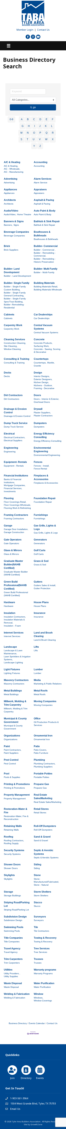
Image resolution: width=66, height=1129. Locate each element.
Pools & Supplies (12, 777)
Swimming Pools (13, 927)
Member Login (24, 29)
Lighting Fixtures (12, 673)
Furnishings (41, 515)
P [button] (40, 132)
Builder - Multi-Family (44, 272)
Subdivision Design (15, 916)
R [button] (53, 132)
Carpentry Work (13, 325)
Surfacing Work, (41, 346)
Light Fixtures (12, 669)
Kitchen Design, (41, 382)
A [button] (22, 119)
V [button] (40, 139)
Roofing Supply (11, 843)
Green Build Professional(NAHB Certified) (15, 585)
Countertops (41, 359)
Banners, (8, 225)
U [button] (34, 139)
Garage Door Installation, (16, 529)
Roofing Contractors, (14, 840)
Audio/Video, (10, 214)
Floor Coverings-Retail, (15, 502)
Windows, (38, 998)
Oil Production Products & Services (46, 723)
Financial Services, (13, 488)
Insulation (9, 613)
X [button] (53, 139)
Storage (8, 891)
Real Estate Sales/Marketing (43, 796)
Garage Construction (14, 532)
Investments (10, 491)
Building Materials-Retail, (46, 286)
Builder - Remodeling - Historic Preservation (45, 260)
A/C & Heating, (11, 166)
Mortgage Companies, (14, 485)
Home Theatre (24, 214)
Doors (37, 395)
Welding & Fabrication (17, 994)
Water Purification (44, 983)
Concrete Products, (43, 343)
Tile (36, 927)
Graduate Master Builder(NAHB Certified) (13, 564)
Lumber (38, 669)
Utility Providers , (12, 973)
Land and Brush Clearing (43, 634)
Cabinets (9, 314)
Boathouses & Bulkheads (42, 234)
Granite (37, 366)
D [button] (40, 119)
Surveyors (40, 916)
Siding (37, 864)
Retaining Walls (13, 826)
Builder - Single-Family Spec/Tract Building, (15, 300)
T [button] (27, 139)
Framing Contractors (16, 515)
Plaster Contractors (43, 416)
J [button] (40, 126)
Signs (16, 225)
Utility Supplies (11, 976)
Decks (7, 372)
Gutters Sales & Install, (45, 585)
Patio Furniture (41, 753)
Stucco (38, 902)
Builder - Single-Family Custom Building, (15, 288)
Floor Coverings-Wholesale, (17, 505)
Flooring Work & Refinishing (17, 508)
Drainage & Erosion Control (15, 411)
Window (38, 994)
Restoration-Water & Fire (15, 811)
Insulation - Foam (12, 626)
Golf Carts (39, 550)
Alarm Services (42, 179)
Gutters (38, 581)
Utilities (8, 969)
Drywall (38, 409)
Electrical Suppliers (13, 440)
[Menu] (8, 45)
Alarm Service (40, 182)
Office (37, 718)
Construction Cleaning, (15, 343)
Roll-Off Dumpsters (45, 826)
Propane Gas (41, 784)
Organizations (12, 735)
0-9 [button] (11, 119)
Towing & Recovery (45, 938)
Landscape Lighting (13, 662)
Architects (10, 200)
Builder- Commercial (46, 246)
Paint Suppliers (11, 753)
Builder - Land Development (17, 276)
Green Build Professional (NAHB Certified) (16, 594)
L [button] (51, 126)
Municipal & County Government (15, 720)
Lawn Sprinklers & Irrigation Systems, (17, 658)
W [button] (46, 139)
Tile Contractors (41, 931)
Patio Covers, (40, 750)
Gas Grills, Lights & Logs (45, 527)
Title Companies (13, 938)
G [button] (22, 126)
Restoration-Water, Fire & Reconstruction (16, 817)
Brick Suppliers (11, 250)
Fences (38, 462)
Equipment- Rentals (15, 462)
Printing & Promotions (17, 784)
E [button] (46, 119)
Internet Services (13, 632)
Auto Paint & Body (44, 210)
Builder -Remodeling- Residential (14, 306)
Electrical (9, 433)
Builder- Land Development (12, 270)
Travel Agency (12, 948)
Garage (8, 525)
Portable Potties (43, 773)
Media (37, 680)
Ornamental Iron (43, 735)
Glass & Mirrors (13, 550)
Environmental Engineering (42, 450)
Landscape (10, 647)
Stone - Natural (41, 885)
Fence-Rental (40, 469)
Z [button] (40, 146)
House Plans (41, 602)
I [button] (34, 126)
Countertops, (40, 363)
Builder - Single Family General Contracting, (15, 294)
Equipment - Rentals (14, 466)
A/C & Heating (12, 162)
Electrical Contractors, (14, 437)
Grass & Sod (41, 561)
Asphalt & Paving (44, 200)
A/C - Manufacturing (13, 172)
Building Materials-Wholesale (48, 290)
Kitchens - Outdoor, (43, 385)
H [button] (29, 126)
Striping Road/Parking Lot (17, 904)
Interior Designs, (42, 376)
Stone (37, 875)
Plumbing (39, 760)
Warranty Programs (43, 973)
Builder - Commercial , (44, 250)
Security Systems (14, 850)
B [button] (28, 119)
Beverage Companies (16, 232)
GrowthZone (36, 1124)
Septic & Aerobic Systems (43, 852)
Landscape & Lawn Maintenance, (13, 652)
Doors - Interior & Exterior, (46, 399)
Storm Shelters (42, 891)
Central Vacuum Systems (43, 327)
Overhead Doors (42, 402)
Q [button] (46, 132)
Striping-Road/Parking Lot (16, 910)
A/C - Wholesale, (12, 169)
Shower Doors (12, 864)
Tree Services (42, 948)
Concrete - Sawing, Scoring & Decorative (47, 350)
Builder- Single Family (16, 283)
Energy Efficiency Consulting (44, 435)
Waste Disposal (13, 983)
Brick (7, 246)
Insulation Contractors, (15, 617)
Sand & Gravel (42, 836)
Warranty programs (45, 969)
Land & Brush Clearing (45, 640)
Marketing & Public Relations (48, 684)
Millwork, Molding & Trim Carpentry (15, 703)
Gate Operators (12, 539)
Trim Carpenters (13, 959)
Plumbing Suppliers (43, 767)
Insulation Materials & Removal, (14, 621)
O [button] (34, 132)
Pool (6, 773)
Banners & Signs (14, 221)
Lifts (36, 647)
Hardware (9, 602)
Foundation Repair (45, 498)
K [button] (46, 126)
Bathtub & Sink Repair (47, 221)
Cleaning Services (14, 339)
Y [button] (34, 146)
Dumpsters (40, 423)
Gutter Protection (42, 588)
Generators (40, 539)
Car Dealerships (43, 314)
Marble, (51, 363)
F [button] (52, 119)
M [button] (21, 132)
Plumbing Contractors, (44, 764)
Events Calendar (37, 1023)
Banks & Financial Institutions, (12, 481)
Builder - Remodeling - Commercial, (45, 254)
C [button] (34, 119)
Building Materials (44, 283)
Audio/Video (11, 210)
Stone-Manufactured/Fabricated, (46, 880)
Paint (7, 746)
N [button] (28, 132)
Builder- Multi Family (45, 268)
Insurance (39, 613)
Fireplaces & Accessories (41, 477)
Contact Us (43, 29)
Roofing (8, 836)
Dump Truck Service (15, 423)
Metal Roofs (41, 690)
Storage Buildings (12, 895)
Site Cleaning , (11, 346)
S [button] (21, 139)
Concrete (39, 339)
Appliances (10, 189)
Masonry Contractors (16, 680)
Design (38, 372)
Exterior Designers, (43, 379)
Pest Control (11, 760)
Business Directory (18, 1023)
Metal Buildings (13, 690)
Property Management (17, 794)
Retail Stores (41, 809)
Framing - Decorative (44, 388)
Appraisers (40, 189)
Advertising (10, 179)
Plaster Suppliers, (42, 412)
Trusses (38, 959)
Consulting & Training (16, 359)
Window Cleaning (12, 349)
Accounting (40, 162)
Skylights (9, 875)
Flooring (9, 498)
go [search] (34, 107)
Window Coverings (43, 1001)
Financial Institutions (16, 475)
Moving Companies (45, 701)
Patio (37, 746)
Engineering (11, 448)
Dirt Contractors (13, 395)
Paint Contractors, (12, 750)
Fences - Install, (41, 466)
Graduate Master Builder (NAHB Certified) (16, 573)
